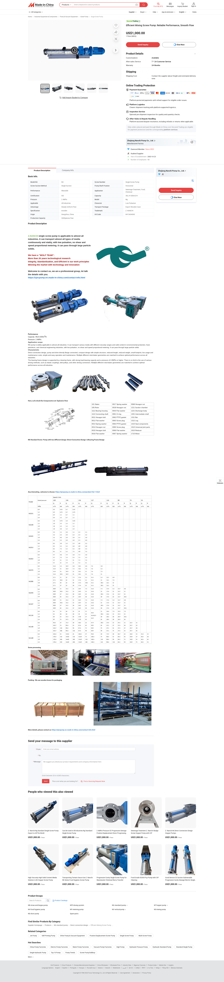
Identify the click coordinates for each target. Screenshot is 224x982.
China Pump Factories (38, 947)
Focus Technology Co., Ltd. (96, 973)
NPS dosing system (77, 905)
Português (73, 968)
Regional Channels (139, 965)
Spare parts (74, 913)
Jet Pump (33, 936)
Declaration (136, 973)
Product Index (152, 965)
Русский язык (91, 968)
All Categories (36, 12)
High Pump (120, 947)
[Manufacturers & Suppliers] (40, 4)
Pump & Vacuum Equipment (69, 17)
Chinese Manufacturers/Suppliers (84, 965)
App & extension (167, 12)
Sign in (193, 6)
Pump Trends (70, 952)
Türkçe (158, 968)
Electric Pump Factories (59, 947)
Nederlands (116, 968)
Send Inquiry (143, 45)
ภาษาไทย (150, 968)
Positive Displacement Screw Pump (102, 936)
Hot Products (55, 965)
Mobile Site (162, 965)
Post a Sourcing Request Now (93, 781)
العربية (124, 968)
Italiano (100, 968)
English (57, 968)
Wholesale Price (115, 965)
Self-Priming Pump (48, 936)
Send (45, 781)
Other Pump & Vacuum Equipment (72, 936)
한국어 (131, 968)
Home (30, 17)
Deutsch (107, 968)
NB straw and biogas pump (38, 905)
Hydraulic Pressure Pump (138, 947)
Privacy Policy (146, 973)
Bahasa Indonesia (176, 968)
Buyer (142, 12)
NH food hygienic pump (36, 909)
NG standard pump (119, 905)
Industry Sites (127, 965)
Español (64, 968)
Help (154, 12)
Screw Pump (84, 17)
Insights (170, 965)
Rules (194, 12)
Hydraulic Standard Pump (162, 947)
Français (81, 968)
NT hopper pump (160, 905)
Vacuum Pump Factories (103, 947)
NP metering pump (77, 909)
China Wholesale (102, 965)
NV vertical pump (118, 909)
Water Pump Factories (81, 947)
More (30, 957)
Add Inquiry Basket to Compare (75, 97)
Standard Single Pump (184, 947)
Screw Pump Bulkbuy (87, 952)
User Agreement (125, 973)
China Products (66, 965)
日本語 (137, 968)
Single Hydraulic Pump (38, 952)
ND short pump (33, 913)
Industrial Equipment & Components (45, 17)
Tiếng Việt (165, 968)
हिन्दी (143, 968)
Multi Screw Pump (145, 936)
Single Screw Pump (97, 17)
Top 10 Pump (56, 952)
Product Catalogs (60, 900)
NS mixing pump (160, 909)
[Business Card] (193, 180)
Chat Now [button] (181, 45)
